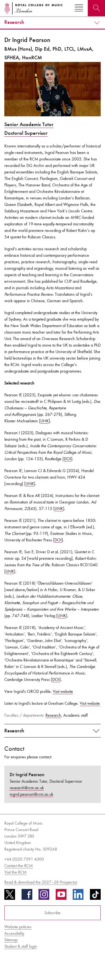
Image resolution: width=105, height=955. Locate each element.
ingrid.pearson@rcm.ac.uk (31, 794)
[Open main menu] (79, 8)
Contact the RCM (18, 865)
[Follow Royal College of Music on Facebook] (27, 896)
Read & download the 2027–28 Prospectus (40, 882)
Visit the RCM (15, 872)
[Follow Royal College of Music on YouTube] (61, 896)
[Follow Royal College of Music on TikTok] (95, 896)
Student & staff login (20, 946)
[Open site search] (96, 8)
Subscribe (52, 912)
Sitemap (11, 939)
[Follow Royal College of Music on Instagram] (43, 896)
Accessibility (14, 933)
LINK (44, 420)
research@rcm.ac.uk (27, 787)
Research (14, 22)
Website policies (18, 926)
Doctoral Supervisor (26, 133)
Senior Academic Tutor (29, 124)
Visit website (63, 691)
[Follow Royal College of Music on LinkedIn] (78, 896)
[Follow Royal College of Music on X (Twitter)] (9, 896)
